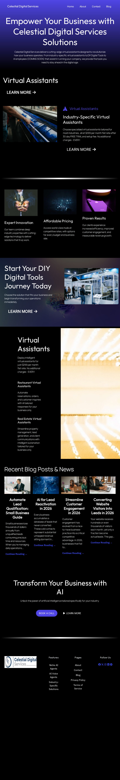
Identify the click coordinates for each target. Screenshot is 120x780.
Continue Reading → (16, 553)
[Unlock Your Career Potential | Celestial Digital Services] (17, 485)
